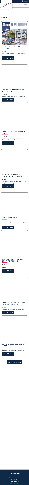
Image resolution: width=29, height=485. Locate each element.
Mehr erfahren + (8, 58)
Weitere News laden (14, 362)
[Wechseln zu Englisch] (27, 1)
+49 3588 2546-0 (15, 483)
